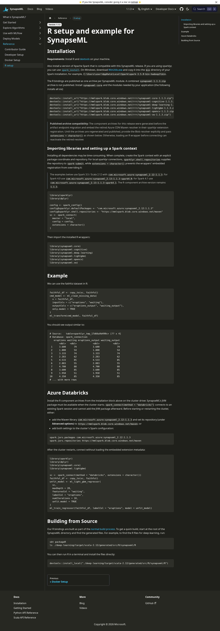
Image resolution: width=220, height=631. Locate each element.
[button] (22, 22)
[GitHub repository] (181, 9)
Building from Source (190, 40)
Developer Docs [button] (165, 9)
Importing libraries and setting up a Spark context (199, 26)
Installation (186, 19)
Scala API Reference (25, 617)
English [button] (145, 9)
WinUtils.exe (115, 69)
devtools (85, 59)
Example (185, 31)
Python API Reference (26, 612)
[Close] (216, 2)
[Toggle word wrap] (164, 97)
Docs (30, 9)
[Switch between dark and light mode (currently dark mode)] (187, 9)
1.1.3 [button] (129, 9)
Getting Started (22, 608)
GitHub (134, 2)
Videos (49, 9)
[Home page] (50, 18)
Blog (39, 9)
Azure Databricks (188, 36)
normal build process (103, 529)
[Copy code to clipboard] (170, 97)
